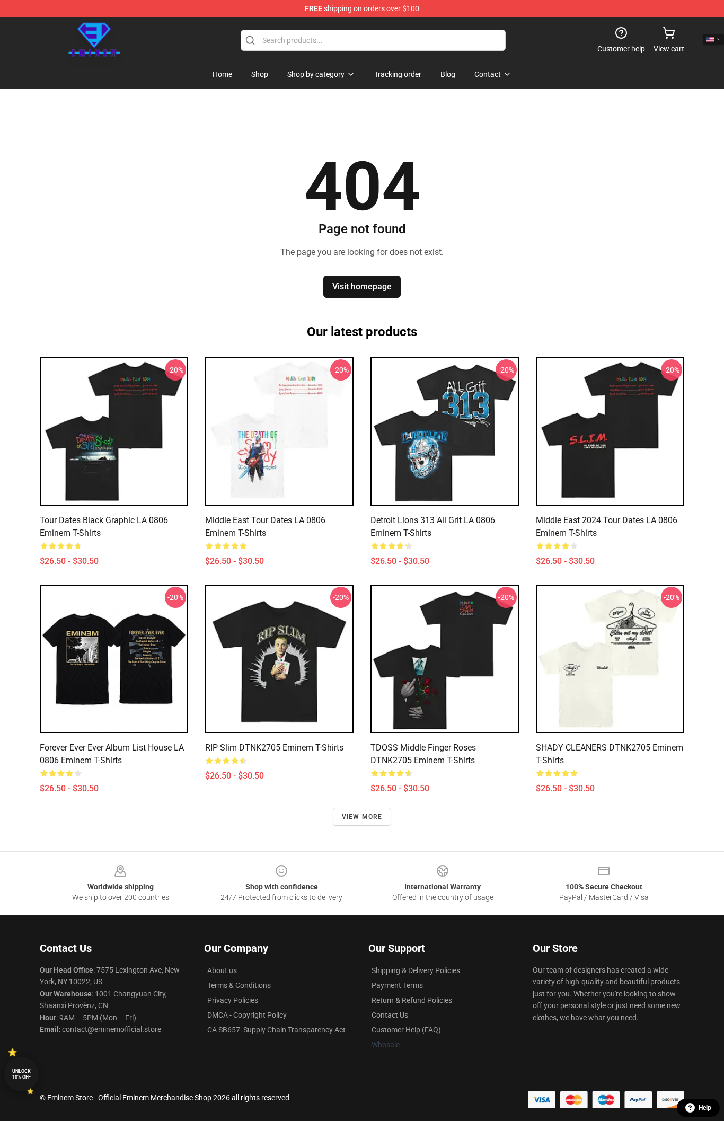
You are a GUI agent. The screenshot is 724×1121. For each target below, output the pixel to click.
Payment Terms (397, 985)
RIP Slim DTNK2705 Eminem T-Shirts (274, 748)
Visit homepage (362, 286)
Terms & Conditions (239, 985)
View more (362, 816)
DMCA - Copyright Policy (247, 1015)
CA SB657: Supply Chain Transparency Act (276, 1030)
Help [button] (705, 1107)
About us (222, 970)
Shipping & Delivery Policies (416, 970)
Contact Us (390, 1015)
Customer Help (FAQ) (406, 1030)
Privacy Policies (232, 1000)
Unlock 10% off (21, 1074)
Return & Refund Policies (412, 1000)
